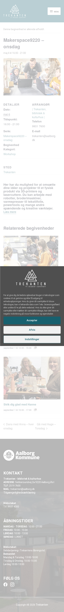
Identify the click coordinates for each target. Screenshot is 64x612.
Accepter (32, 320)
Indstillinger (32, 339)
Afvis (32, 329)
